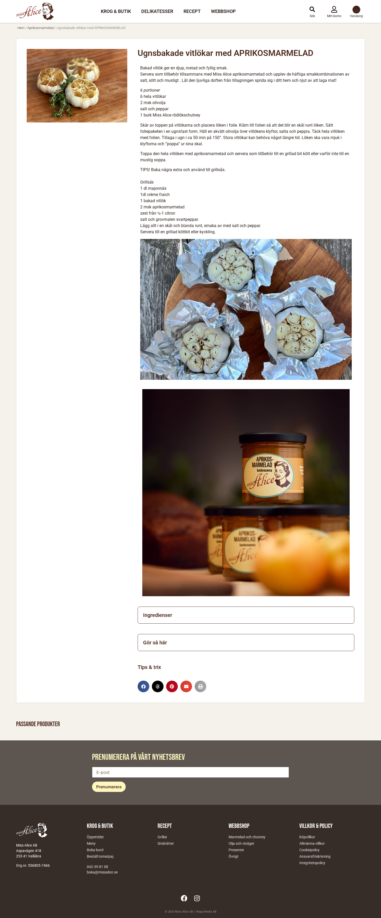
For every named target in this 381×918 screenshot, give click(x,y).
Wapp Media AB (206, 911)
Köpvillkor (307, 837)
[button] (312, 9)
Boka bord (95, 850)
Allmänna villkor (312, 843)
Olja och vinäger (241, 843)
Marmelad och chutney (247, 837)
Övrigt (233, 856)
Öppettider (95, 837)
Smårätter (166, 843)
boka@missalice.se (102, 872)
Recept (192, 11)
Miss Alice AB (184, 911)
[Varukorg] (356, 9)
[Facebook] (184, 898)
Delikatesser (157, 11)
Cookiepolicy (309, 850)
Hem (21, 28)
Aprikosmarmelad (40, 28)
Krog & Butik (116, 11)
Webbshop (223, 11)
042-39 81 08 (97, 867)
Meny (91, 843)
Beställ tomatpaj (100, 856)
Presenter (236, 850)
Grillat (162, 837)
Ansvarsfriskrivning (314, 856)
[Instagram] (196, 898)
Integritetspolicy (312, 863)
